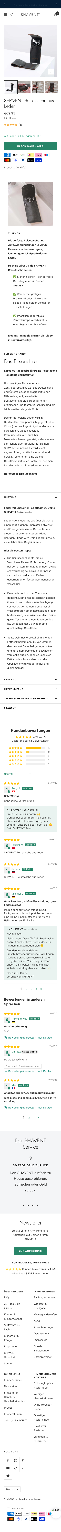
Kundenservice (13, 1380)
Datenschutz (41, 1333)
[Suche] (12, 14)
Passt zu (10, 679)
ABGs (37, 1320)
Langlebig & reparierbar (41, 1439)
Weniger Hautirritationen (43, 1396)
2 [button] (26, 988)
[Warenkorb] (55, 14)
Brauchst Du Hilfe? (15, 167)
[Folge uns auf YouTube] (8, 1468)
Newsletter (10, 1386)
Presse (8, 1407)
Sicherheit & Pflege (11, 1338)
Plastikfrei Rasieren (40, 1428)
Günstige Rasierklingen (42, 1417)
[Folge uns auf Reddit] (8, 1475)
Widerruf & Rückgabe (40, 1306)
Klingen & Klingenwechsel (13, 1316)
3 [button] (32, 988)
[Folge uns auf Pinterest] (23, 1460)
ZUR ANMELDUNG (30, 1251)
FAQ (6, 1297)
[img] (11, 783)
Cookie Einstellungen (42, 1348)
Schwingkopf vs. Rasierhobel (44, 1385)
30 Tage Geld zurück (12, 1306)
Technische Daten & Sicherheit (26, 698)
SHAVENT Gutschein (10, 1355)
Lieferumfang (13, 689)
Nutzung (10, 497)
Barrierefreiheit (43, 1357)
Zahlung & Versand (45, 1297)
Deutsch (10, 1489)
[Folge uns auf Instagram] (15, 1460)
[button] (16, 748)
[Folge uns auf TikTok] (15, 1468)
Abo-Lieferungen (44, 1327)
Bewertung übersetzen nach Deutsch (30, 1037)
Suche (8, 1363)
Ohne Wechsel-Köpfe (43, 1407)
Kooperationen (13, 1414)
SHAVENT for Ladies (12, 1327)
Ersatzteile (10, 1346)
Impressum (40, 1339)
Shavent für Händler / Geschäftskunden (14, 1397)
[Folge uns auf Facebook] (8, 1460)
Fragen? (10, 708)
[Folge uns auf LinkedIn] (23, 1468)
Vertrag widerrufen (45, 1314)
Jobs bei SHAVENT (15, 1420)
